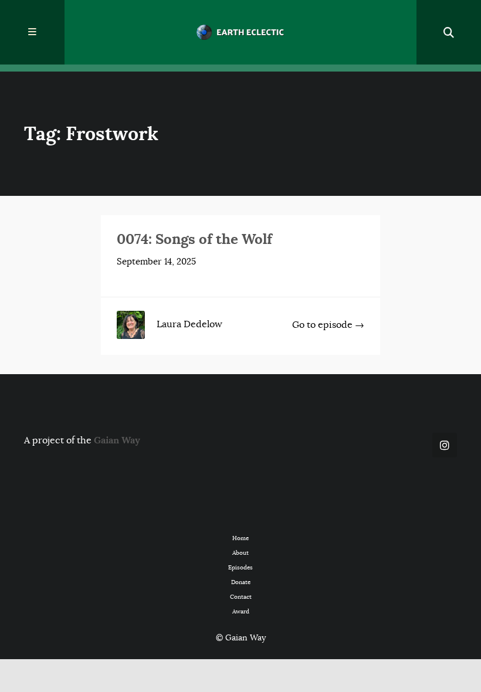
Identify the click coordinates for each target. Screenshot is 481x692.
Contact (241, 597)
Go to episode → (328, 325)
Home (240, 538)
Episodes (240, 567)
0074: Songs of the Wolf (194, 239)
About (240, 553)
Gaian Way (117, 440)
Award (240, 611)
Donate (240, 582)
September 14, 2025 (156, 261)
